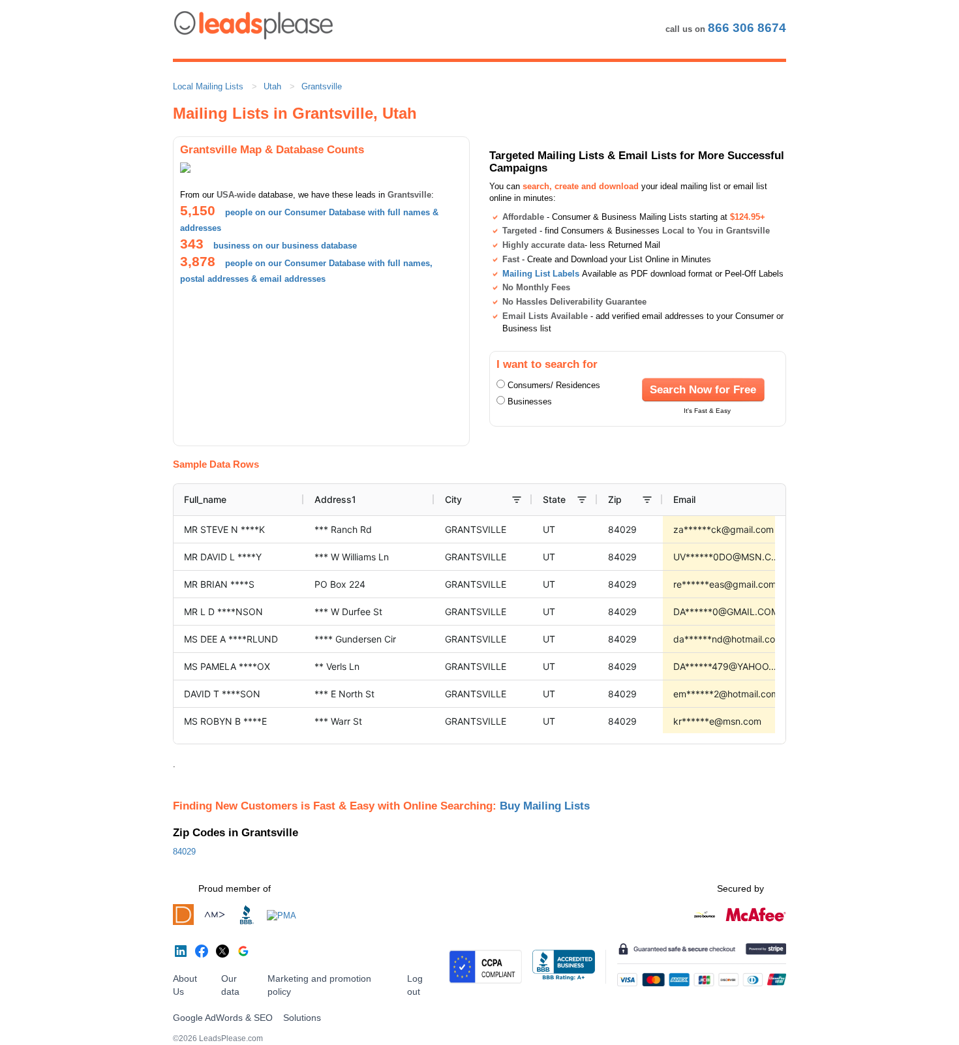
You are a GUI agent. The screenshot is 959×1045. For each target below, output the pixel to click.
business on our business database (285, 245)
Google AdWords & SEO (223, 1017)
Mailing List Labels (540, 274)
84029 (184, 851)
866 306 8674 (747, 28)
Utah (272, 86)
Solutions (302, 1017)
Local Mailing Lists (208, 86)
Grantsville (321, 86)
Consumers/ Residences (554, 385)
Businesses (530, 401)
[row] (549, 499)
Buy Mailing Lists (545, 805)
